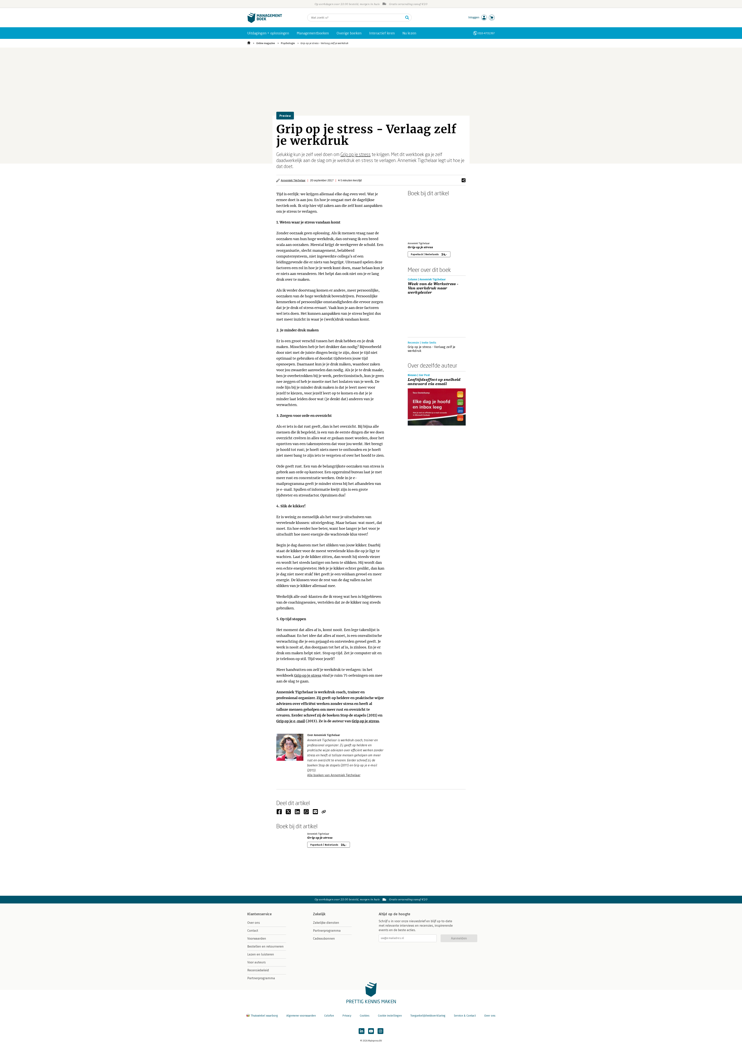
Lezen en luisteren (260, 954)
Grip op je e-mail (290, 721)
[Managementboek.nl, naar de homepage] (264, 22)
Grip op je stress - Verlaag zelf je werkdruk (324, 43)
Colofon (329, 1015)
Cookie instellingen (390, 1015)
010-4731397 (486, 33)
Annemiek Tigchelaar (293, 180)
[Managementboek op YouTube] (371, 1031)
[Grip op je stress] (421, 218)
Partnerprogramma (261, 978)
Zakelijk (319, 914)
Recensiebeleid (258, 970)
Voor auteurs (256, 962)
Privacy (346, 1015)
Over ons (253, 923)
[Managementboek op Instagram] (380, 1031)
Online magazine (265, 43)
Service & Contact (465, 1015)
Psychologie (288, 43)
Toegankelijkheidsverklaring (427, 1015)
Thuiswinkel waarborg (264, 1015)
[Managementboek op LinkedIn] (361, 1031)
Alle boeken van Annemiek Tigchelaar (333, 775)
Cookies (364, 1015)
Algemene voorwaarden (301, 1015)
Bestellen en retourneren (265, 946)
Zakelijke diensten (326, 923)
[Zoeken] (407, 17)
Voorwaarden (256, 938)
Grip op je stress (355, 154)
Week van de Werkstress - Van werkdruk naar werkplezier (433, 288)
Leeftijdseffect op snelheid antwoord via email (434, 382)
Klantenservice (259, 914)
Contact (252, 930)
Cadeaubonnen (324, 938)
